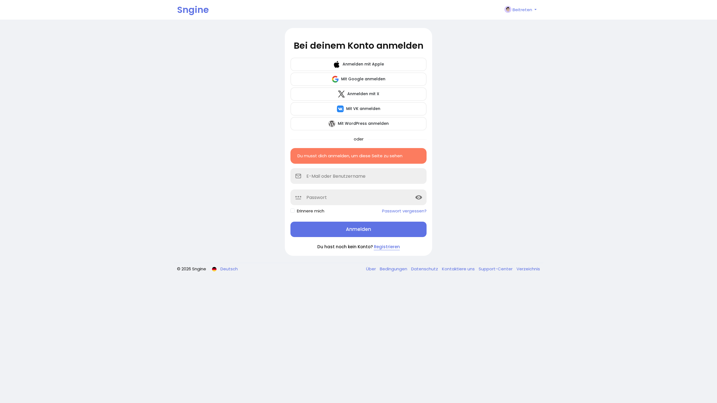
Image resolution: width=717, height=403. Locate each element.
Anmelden (358, 229)
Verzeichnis (528, 269)
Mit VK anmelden (362, 108)
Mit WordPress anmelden (363, 123)
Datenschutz (425, 269)
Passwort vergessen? (404, 211)
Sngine (193, 9)
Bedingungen (394, 269)
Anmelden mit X (362, 94)
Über (371, 269)
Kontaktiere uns (459, 269)
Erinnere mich (310, 211)
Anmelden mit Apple (362, 64)
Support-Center (496, 269)
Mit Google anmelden (362, 79)
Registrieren (387, 247)
